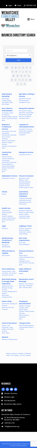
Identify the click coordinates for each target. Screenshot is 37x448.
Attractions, (28, 228)
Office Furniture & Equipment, (24, 316)
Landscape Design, (24, 216)
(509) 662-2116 (9, 423)
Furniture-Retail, (29, 212)
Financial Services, (24, 185)
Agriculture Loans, (24, 178)
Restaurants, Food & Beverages (26, 280)
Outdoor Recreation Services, (8, 330)
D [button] (23, 68)
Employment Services (9, 176)
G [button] (12, 72)
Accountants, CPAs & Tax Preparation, (9, 132)
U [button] (22, 80)
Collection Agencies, (25, 182)
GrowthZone (23, 445)
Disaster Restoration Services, (8, 169)
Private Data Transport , (26, 131)
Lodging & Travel (25, 226)
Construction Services (6, 153)
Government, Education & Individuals (23, 194)
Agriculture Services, (25, 98)
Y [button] (21, 84)
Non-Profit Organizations (24, 239)
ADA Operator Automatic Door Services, (9, 136)
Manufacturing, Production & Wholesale (7, 240)
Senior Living (6, 301)
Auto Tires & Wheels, (25, 116)
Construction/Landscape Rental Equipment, (9, 163)
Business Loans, (23, 180)
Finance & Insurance (26, 176)
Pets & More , (13, 273)
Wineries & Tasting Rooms (9, 339)
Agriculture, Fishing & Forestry (27, 95)
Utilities (21, 273)
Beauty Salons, (23, 255)
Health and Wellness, (8, 220)
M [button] (13, 76)
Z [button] (24, 84)
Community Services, (25, 200)
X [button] (17, 84)
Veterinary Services (8, 275)
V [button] (26, 80)
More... (4, 120)
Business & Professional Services (6, 127)
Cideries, (15, 116)
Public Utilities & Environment (25, 270)
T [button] (19, 80)
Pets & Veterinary (8, 269)
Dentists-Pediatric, (7, 216)
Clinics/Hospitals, (7, 212)
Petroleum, (22, 118)
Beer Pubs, (22, 285)
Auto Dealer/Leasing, (25, 111)
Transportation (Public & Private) (26, 328)
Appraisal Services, (7, 286)
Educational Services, (25, 202)
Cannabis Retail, (23, 308)
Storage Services (7, 297)
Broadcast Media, (7, 116)
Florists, (21, 212)
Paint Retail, (22, 218)
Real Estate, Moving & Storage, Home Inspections (9, 281)
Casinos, (4, 325)
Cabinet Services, (7, 157)
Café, (20, 287)
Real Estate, (5, 295)
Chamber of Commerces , (9, 146)
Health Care (6, 208)
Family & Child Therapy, (9, 218)
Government (22, 204)
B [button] (15, 68)
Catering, (25, 287)
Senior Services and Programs (8, 308)
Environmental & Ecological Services (24, 101)
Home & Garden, (24, 214)
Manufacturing (6, 247)
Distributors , (6, 245)
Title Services (6, 255)
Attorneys (5, 228)
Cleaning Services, (24, 261)
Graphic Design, (6, 100)
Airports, (21, 228)
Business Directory (11, 353)
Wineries (5, 337)
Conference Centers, (25, 232)
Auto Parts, (22, 112)
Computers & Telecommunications (26, 126)
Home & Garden (24, 208)
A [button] (12, 68)
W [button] (30, 80)
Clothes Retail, (23, 309)
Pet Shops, (5, 273)
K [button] (26, 72)
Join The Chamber (25, 355)
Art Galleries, (6, 115)
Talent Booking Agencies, (26, 325)
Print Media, (5, 102)
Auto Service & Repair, (25, 114)
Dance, (4, 118)
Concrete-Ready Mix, (8, 158)
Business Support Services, (7, 143)
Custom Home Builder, (8, 166)
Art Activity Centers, (8, 113)
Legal (4, 226)
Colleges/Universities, (25, 198)
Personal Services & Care (26, 252)
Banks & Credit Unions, (8, 140)
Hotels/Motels (23, 234)
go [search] (19, 60)
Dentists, (4, 214)
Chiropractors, (6, 210)
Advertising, (5, 98)
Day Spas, (31, 263)
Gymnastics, (5, 327)
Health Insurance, (24, 187)
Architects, (5, 139)
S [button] (15, 80)
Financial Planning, (24, 184)
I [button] (19, 72)
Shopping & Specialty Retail (25, 302)
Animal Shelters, (7, 271)
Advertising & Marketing (7, 95)
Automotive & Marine (26, 108)
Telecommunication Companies (24, 134)
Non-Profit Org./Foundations (24, 243)
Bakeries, (21, 284)
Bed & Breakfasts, (24, 230)
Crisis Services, (23, 263)
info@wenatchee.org (12, 426)
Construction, (6, 160)
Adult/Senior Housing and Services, (9, 304)
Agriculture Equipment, (26, 210)
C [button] (19, 68)
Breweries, (29, 285)
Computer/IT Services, (25, 129)
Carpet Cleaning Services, (26, 257)
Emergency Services (26, 152)
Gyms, (11, 327)
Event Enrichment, (11, 118)
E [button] (26, 68)
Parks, (4, 333)
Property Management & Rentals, (9, 292)
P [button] (25, 76)
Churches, (22, 259)
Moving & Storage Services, (7, 289)
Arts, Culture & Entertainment (7, 109)
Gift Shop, (22, 313)
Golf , (8, 325)
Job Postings (15, 355)
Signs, (11, 102)
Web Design (5, 104)
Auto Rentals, (30, 112)
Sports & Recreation (9, 323)
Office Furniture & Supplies (8, 252)
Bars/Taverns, (29, 284)
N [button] (17, 76)
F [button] (30, 68)
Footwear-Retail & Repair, (26, 311)
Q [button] (28, 76)
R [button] (11, 80)
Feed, (13, 271)
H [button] (16, 72)
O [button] (21, 76)
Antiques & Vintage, (24, 306)
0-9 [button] (7, 68)
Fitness (4, 192)
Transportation (24, 323)
